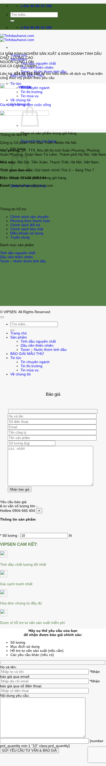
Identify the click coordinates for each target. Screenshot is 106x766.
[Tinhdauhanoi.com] (17, 38)
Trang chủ (18, 333)
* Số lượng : (9, 535)
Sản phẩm (18, 337)
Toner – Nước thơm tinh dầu (23, 261)
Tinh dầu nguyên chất (38, 63)
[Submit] (12, 21)
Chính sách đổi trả (25, 225)
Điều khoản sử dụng (26, 233)
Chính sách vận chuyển (29, 217)
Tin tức (15, 358)
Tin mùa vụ (30, 370)
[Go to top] (2, 317)
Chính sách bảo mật (26, 229)
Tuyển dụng (20, 237)
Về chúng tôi (20, 374)
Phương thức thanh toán (30, 221)
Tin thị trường (31, 92)
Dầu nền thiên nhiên (37, 67)
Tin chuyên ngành (35, 88)
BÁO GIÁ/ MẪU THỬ (27, 354)
